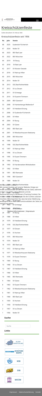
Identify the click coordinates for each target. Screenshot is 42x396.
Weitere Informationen (15, 211)
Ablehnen (16, 208)
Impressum (30, 211)
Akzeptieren (5, 208)
